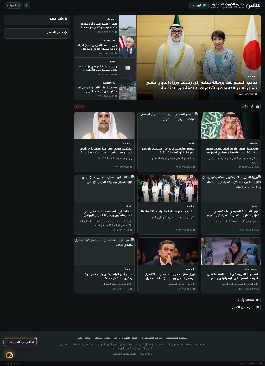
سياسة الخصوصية (176, 338)
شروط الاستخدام (152, 338)
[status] (20, 343)
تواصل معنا (84, 338)
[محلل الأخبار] (9, 355)
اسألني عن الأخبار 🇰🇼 (22, 343)
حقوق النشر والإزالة (126, 338)
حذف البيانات (102, 338)
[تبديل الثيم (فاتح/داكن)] (27, 5)
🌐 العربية (15, 5)
